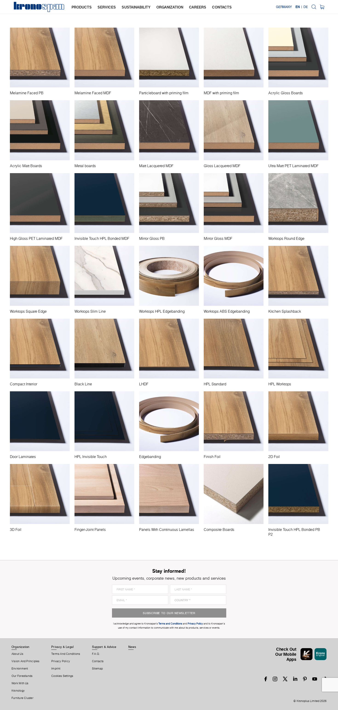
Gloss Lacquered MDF (222, 165)
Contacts (98, 661)
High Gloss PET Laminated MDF (36, 238)
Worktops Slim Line (90, 311)
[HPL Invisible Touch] (104, 421)
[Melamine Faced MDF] (104, 57)
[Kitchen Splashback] (298, 276)
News (132, 646)
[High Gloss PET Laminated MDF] (40, 203)
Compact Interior (23, 384)
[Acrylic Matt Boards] (40, 130)
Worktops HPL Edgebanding (162, 311)
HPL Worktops (279, 384)
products (82, 7)
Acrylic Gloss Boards (285, 93)
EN (297, 7)
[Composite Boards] (234, 494)
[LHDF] (169, 348)
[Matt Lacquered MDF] (169, 130)
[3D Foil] (40, 494)
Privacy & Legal (62, 646)
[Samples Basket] (322, 7)
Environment (19, 668)
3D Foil (15, 529)
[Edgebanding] (169, 421)
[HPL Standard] (234, 348)
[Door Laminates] (40, 421)
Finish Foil (212, 456)
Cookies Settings (62, 676)
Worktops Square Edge (28, 311)
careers (197, 7)
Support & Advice (104, 646)
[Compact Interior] (40, 348)
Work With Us (20, 683)
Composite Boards (219, 529)
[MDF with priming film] (234, 57)
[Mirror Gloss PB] (169, 203)
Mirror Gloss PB (152, 238)
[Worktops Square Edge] (40, 276)
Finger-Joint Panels (90, 529)
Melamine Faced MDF (92, 93)
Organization (20, 646)
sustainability (136, 7)
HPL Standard (215, 384)
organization (169, 7)
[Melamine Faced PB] (40, 57)
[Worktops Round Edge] (298, 203)
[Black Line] (104, 348)
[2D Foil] (298, 421)
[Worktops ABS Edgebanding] (234, 276)
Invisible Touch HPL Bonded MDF (101, 238)
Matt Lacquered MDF (156, 165)
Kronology (18, 691)
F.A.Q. (96, 654)
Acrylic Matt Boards (26, 165)
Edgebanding (150, 456)
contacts (222, 7)
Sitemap (97, 668)
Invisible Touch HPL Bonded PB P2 (294, 532)
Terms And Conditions (65, 654)
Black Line (83, 384)
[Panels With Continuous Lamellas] (169, 494)
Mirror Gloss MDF (218, 238)
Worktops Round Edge (286, 238)
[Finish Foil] (234, 421)
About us (17, 654)
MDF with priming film (221, 93)
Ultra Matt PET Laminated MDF (293, 165)
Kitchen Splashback (284, 311)
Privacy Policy (60, 661)
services (106, 7)
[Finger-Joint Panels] (104, 494)
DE (306, 7)
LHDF (143, 384)
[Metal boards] (104, 130)
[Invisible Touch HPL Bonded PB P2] (298, 494)
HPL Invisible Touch (90, 456)
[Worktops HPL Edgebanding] (169, 276)
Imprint (55, 668)
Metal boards (85, 165)
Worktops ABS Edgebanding (227, 311)
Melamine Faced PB (26, 93)
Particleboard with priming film (164, 93)
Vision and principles (25, 661)
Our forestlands (21, 676)
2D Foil (274, 456)
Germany (284, 7)
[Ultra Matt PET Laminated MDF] (298, 130)
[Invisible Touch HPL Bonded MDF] (104, 203)
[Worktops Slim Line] (104, 276)
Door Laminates (23, 456)
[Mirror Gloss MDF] (234, 203)
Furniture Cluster (22, 698)
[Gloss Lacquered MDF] (234, 130)
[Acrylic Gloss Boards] (298, 57)
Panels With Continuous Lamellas (166, 529)
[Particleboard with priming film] (169, 57)
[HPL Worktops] (298, 348)
